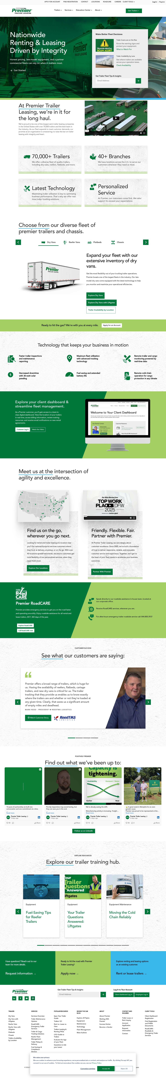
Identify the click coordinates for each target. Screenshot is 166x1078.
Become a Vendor (105, 1027)
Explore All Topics (83, 1018)
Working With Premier (104, 1020)
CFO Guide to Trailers (59, 1036)
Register (162, 2)
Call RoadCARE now (25, 631)
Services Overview (37, 1016)
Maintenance (81, 1024)
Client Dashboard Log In (123, 995)
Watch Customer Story (39, 718)
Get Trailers (133, 11)
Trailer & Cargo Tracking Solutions (37, 1033)
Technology (81, 1027)
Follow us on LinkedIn (84, 831)
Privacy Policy (96, 1063)
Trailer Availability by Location (101, 310)
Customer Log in (23, 429)
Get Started (20, 70)
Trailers (57, 10)
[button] (18, 277)
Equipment (81, 1021)
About (98, 10)
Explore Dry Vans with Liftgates (101, 303)
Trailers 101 (58, 1021)
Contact (125, 1034)
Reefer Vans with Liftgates (14, 1028)
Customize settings (87, 1069)
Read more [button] (10, 813)
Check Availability (123, 65)
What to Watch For (124, 49)
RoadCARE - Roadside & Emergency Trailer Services (151, 1032)
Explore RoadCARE (25, 625)
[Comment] (12, 823)
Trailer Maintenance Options (38, 1020)
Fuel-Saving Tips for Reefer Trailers (38, 917)
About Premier (104, 1016)
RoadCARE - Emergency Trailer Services (37, 1026)
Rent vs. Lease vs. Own (60, 1025)
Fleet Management (83, 1030)
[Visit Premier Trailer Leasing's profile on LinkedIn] (8, 817)
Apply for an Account (111, 325)
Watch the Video (38, 429)
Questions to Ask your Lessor (60, 1046)
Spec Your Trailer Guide (60, 1017)
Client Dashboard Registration (151, 1017)
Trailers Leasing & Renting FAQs (60, 1031)
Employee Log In (142, 995)
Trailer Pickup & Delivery (36, 1043)
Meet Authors (82, 1033)
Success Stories (104, 1024)
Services (68, 10)
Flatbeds (11, 1032)
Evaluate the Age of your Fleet (60, 1041)
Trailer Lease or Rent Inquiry (127, 1019)
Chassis (11, 1035)
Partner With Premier (102, 572)
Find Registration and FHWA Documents (151, 1024)
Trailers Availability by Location (14, 1039)
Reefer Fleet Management (36, 1038)
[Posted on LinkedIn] (39, 817)
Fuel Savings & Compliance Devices (36, 1049)
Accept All (106, 1069)
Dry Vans (11, 1016)
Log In (154, 2)
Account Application (126, 1024)
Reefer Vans (12, 1024)
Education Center (83, 10)
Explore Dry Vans (95, 295)
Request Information (126, 1030)
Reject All (124, 1069)
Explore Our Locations (38, 568)
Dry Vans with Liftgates (13, 1020)
